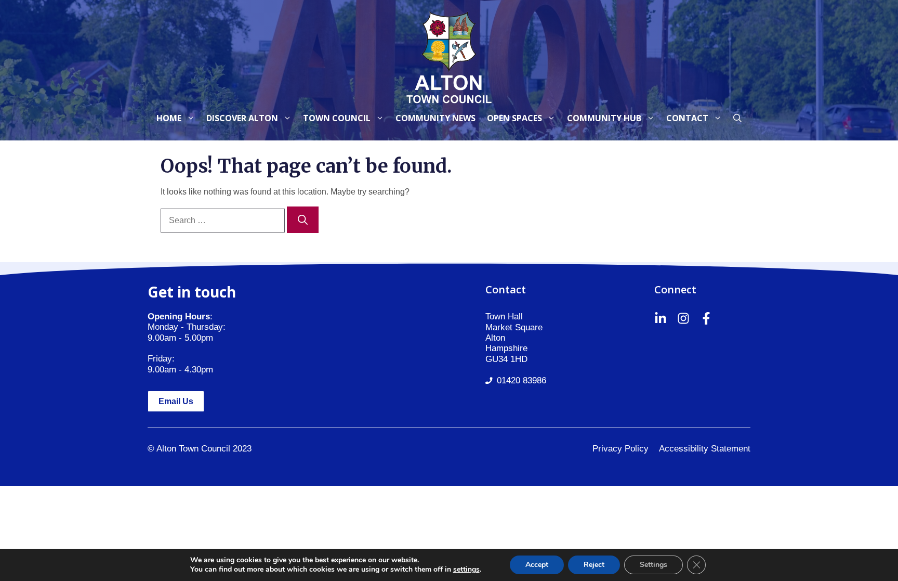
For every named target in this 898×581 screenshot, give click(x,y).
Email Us (176, 401)
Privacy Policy (620, 449)
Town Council (337, 118)
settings (466, 569)
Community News (435, 118)
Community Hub (604, 118)
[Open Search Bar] (737, 118)
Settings (653, 565)
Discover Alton (242, 118)
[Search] (303, 219)
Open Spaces (514, 118)
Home (168, 118)
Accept (536, 565)
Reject (594, 565)
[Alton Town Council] (449, 55)
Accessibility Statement (704, 449)
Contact (687, 118)
